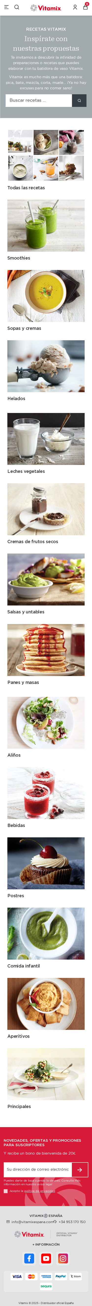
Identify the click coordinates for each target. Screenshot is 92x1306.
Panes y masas (23, 682)
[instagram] (63, 1258)
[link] (75, 8)
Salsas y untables (25, 611)
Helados (16, 398)
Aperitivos (18, 1036)
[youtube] (46, 1258)
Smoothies (18, 258)
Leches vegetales (26, 471)
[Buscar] (17, 8)
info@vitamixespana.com (32, 1222)
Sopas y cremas (24, 328)
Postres (15, 895)
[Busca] (79, 100)
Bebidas (16, 825)
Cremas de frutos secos (32, 541)
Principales (19, 1106)
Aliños (14, 755)
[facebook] (29, 1258)
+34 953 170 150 (72, 1222)
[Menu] (6, 8)
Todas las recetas (26, 187)
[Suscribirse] (80, 1170)
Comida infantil (23, 965)
